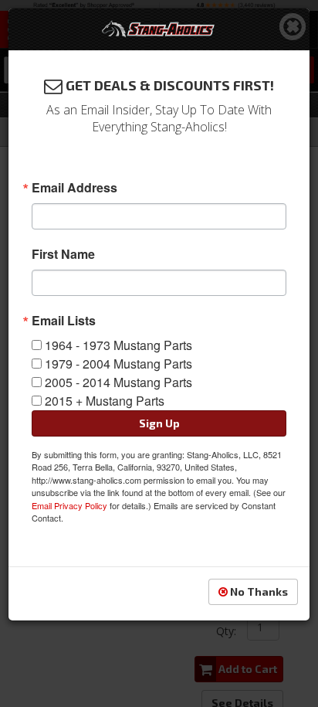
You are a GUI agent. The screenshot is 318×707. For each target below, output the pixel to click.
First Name (63, 254)
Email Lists (64, 320)
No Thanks (258, 591)
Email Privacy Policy (69, 505)
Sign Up (159, 423)
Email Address (74, 188)
